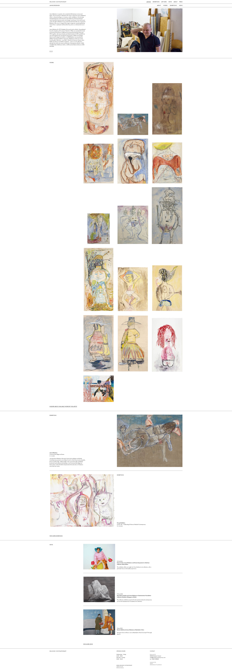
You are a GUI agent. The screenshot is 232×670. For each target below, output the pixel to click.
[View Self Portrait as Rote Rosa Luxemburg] (167, 109)
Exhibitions (156, 2)
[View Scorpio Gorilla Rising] (167, 163)
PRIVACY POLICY (120, 667)
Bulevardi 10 (153, 654)
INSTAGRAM (153, 664)
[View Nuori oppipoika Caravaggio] (98, 98)
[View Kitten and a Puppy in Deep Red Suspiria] (98, 164)
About (175, 2)
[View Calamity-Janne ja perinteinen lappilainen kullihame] (133, 343)
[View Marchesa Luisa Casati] (167, 345)
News (170, 2)
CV (50, 51)
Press (180, 2)
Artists (149, 2)
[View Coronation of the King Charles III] (167, 215)
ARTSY (151, 663)
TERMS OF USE (119, 666)
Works (165, 5)
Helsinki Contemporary (58, 2)
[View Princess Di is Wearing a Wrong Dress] (98, 228)
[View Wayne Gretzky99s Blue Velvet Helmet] (133, 161)
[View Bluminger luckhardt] (98, 279)
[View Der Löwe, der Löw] (167, 288)
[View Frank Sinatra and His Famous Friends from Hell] (133, 225)
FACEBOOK (159, 664)
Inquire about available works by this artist (63, 406)
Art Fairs (164, 2)
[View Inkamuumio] (98, 343)
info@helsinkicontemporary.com (157, 657)
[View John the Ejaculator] (133, 289)
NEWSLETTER (153, 662)
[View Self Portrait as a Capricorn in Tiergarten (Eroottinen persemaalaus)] (133, 124)
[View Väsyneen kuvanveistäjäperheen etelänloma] (98, 388)
